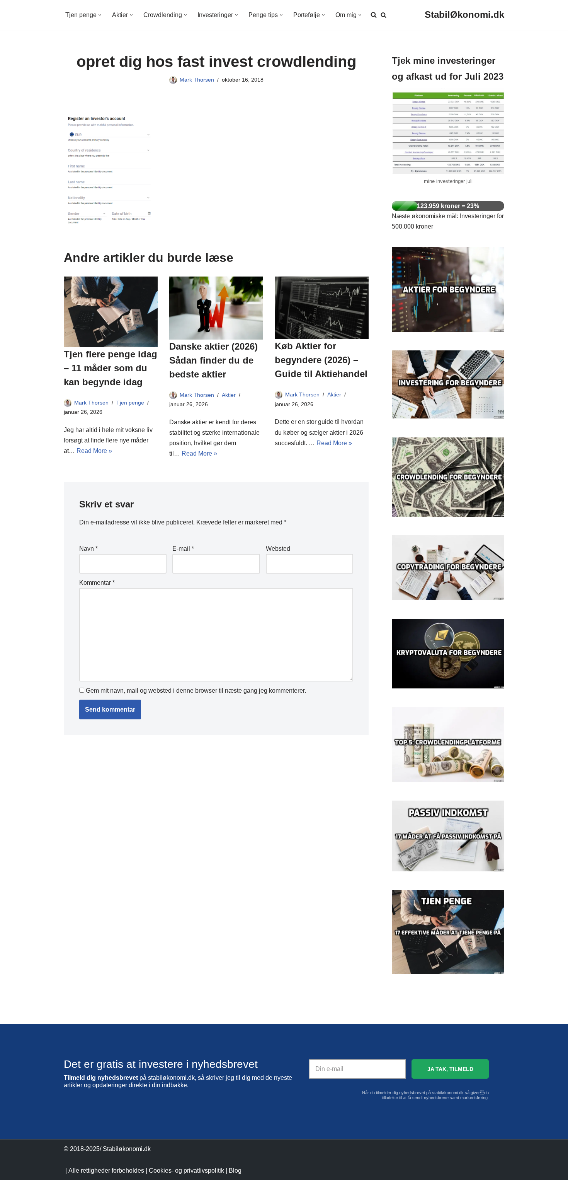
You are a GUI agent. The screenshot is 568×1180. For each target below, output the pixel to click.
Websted (278, 548)
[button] (100, 15)
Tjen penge (130, 403)
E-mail (183, 548)
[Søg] (383, 15)
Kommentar (97, 582)
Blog (235, 1170)
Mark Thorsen (197, 80)
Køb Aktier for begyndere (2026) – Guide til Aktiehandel (321, 360)
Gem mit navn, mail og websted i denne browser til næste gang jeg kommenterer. (196, 690)
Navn (88, 548)
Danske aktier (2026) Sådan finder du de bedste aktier (213, 360)
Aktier (229, 395)
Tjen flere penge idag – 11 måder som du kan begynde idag (110, 368)
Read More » (94, 450)
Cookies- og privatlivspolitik (186, 1170)
